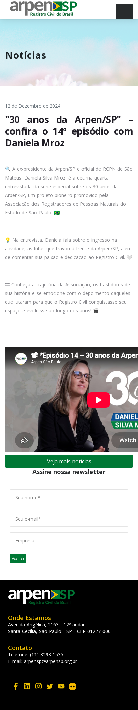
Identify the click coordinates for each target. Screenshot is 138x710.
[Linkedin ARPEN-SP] (27, 686)
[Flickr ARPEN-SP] (72, 686)
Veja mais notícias (69, 461)
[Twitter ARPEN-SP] (50, 686)
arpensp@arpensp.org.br (50, 661)
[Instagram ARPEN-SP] (38, 686)
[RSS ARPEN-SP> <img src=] (84, 680)
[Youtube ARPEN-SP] (61, 686)
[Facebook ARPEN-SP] (15, 686)
